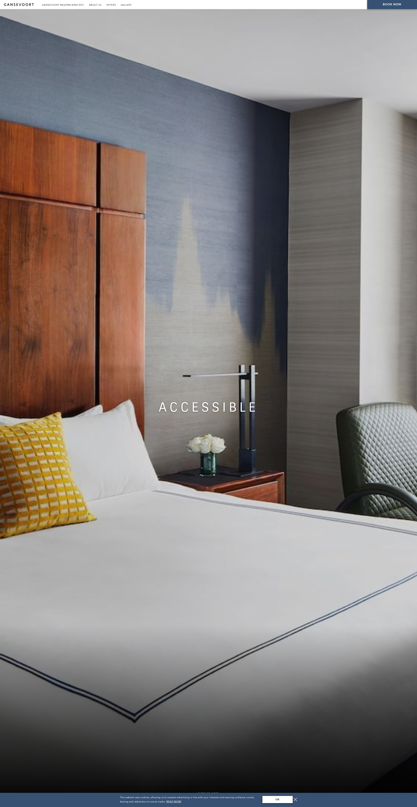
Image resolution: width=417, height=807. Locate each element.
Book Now (392, 4)
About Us (95, 5)
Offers (111, 5)
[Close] (295, 799)
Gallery (126, 5)
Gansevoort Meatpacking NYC (63, 5)
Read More (173, 801)
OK (277, 799)
